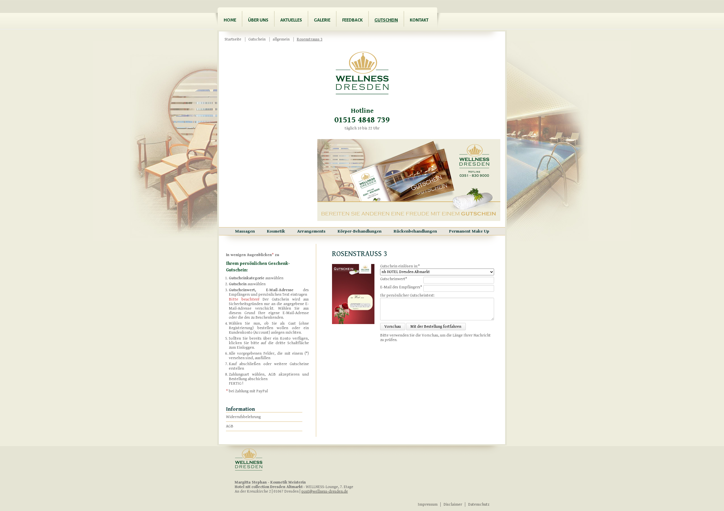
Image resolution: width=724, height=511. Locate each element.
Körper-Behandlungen (360, 231)
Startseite (233, 39)
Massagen (245, 231)
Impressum (428, 504)
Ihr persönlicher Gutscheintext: (407, 295)
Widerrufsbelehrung (243, 417)
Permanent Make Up (469, 231)
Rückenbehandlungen (415, 231)
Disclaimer (452, 504)
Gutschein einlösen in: (400, 266)
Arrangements (311, 231)
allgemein (281, 39)
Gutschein (257, 39)
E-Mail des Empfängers (401, 287)
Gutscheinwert (393, 279)
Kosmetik (276, 231)
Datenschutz (478, 504)
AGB (229, 426)
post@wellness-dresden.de (324, 491)
